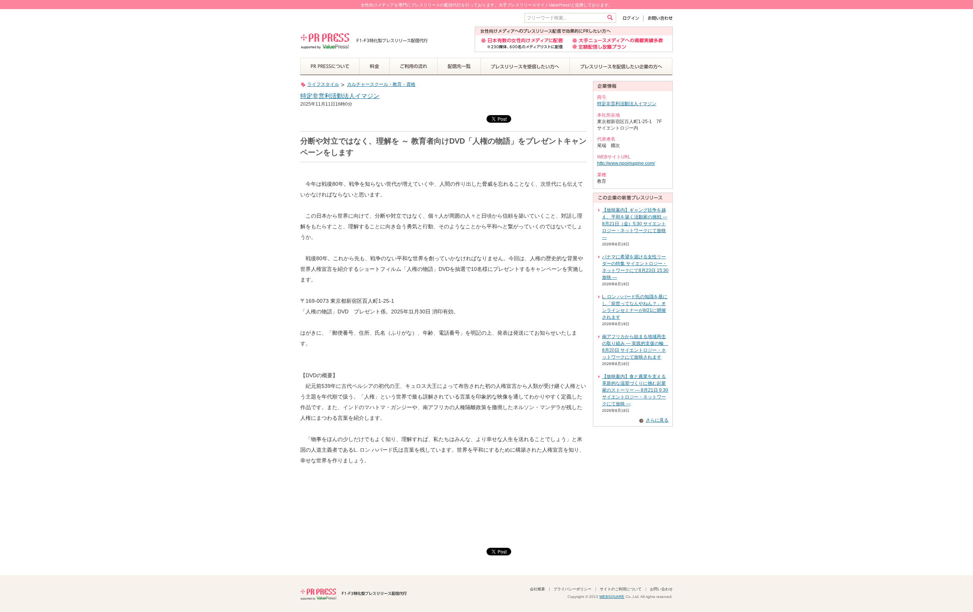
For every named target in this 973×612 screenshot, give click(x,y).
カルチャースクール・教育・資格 (381, 84)
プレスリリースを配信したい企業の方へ (621, 66)
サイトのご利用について (621, 589)
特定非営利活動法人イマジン (339, 96)
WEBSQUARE (611, 597)
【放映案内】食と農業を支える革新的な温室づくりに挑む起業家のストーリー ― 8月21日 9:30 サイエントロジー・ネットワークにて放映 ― (635, 390)
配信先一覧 (459, 66)
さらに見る (657, 420)
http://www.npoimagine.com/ (626, 163)
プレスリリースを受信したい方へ (525, 66)
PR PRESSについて (330, 66)
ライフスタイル (323, 84)
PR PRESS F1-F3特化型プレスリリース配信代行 (353, 593)
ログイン (632, 18)
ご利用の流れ (413, 66)
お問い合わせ (658, 18)
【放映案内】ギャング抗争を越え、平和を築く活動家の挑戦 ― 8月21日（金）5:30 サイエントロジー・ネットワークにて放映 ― (634, 223)
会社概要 (537, 589)
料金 (375, 66)
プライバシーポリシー (572, 589)
